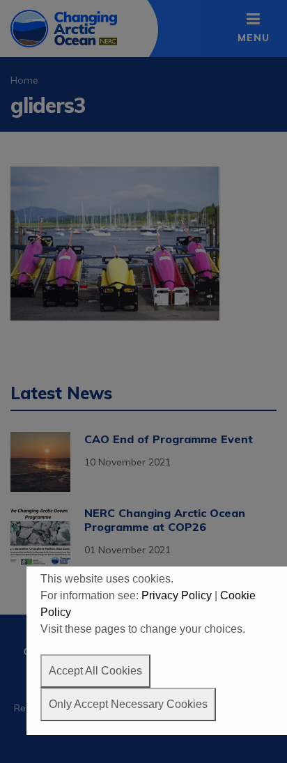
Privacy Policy (176, 595)
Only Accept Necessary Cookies (128, 704)
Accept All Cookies (95, 671)
